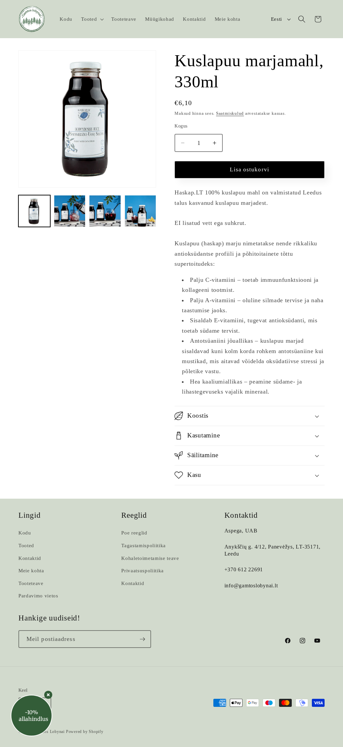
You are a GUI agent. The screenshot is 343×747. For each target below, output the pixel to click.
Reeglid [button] (134, 515)
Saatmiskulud (230, 113)
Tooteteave (31, 583)
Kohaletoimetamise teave (150, 558)
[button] (92, 19)
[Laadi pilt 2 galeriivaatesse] (70, 211)
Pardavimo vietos (38, 595)
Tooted (26, 545)
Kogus (181, 126)
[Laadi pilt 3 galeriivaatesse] (105, 211)
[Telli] (142, 639)
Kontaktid (29, 558)
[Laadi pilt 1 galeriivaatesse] (34, 211)
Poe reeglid (134, 532)
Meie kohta (31, 570)
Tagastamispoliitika (143, 545)
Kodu (24, 532)
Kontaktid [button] (241, 515)
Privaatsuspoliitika (142, 570)
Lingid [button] (29, 515)
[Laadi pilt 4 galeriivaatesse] (140, 211)
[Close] (48, 695)
